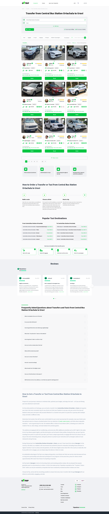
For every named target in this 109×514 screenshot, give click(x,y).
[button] (45, 53)
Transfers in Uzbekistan (65, 497)
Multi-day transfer (64, 499)
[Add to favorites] (41, 47)
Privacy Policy (31, 507)
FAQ (61, 489)
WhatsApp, (41, 487)
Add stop (56, 26)
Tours (62, 486)
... (39, 161)
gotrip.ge (23, 489)
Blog (61, 491)
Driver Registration (64, 493)
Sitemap (37, 512)
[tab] (54, 316)
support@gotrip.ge (25, 487)
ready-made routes (64, 421)
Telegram (48, 487)
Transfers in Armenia (65, 495)
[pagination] (22, 161)
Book (32, 78)
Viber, (45, 487)
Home (23, 8)
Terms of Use (24, 507)
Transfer (27, 8)
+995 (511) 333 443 (45, 485)
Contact (62, 502)
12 (42, 161)
